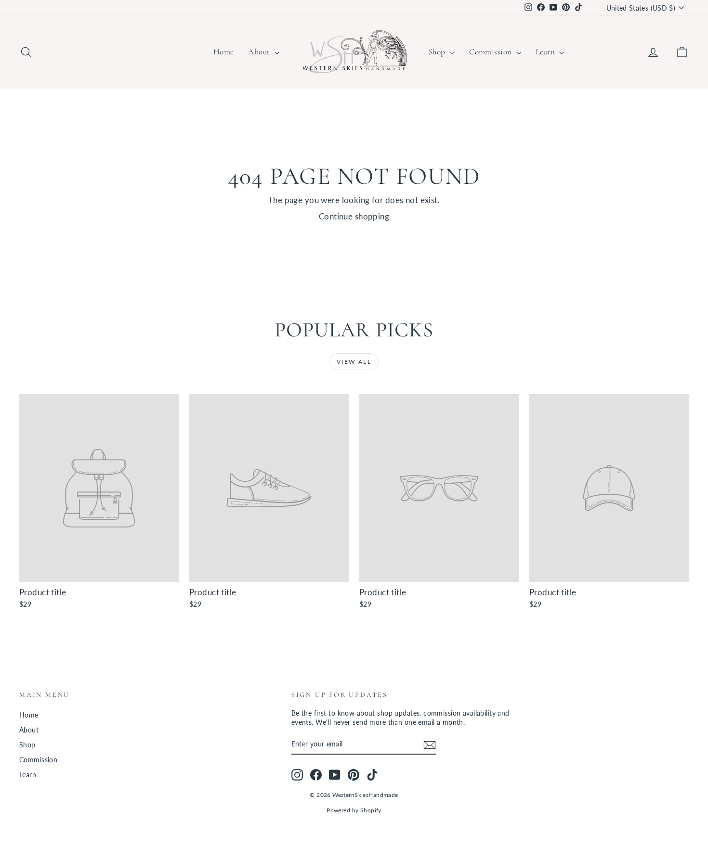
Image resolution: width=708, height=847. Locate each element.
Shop (438, 52)
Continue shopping (354, 216)
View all (354, 361)
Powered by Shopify (354, 810)
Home (223, 52)
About (260, 52)
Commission (491, 52)
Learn (546, 52)
